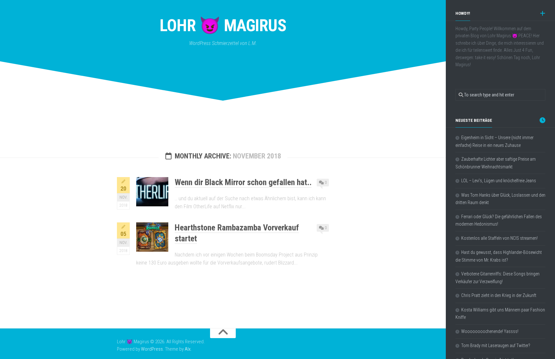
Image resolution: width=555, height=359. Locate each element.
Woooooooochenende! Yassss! (489, 331)
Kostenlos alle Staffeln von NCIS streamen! (499, 238)
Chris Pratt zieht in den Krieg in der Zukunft (498, 295)
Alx (187, 349)
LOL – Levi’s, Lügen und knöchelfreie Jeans (498, 180)
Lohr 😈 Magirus (223, 25)
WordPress (152, 349)
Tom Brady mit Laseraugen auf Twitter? (495, 345)
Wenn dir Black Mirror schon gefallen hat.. (243, 182)
